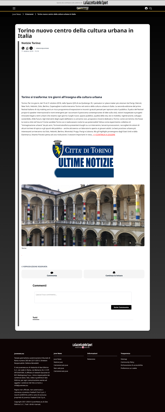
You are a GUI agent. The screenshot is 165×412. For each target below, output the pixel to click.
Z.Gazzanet (29, 14)
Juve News (16, 14)
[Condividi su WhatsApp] (23, 48)
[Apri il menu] (14, 8)
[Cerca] (151, 8)
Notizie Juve (58, 362)
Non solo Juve (59, 368)
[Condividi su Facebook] (27, 48)
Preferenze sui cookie (129, 368)
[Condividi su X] (31, 48)
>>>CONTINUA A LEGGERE (104, 134)
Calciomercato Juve (61, 365)
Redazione (91, 359)
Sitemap (124, 359)
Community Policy (127, 362)
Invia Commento (121, 307)
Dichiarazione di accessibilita (132, 365)
